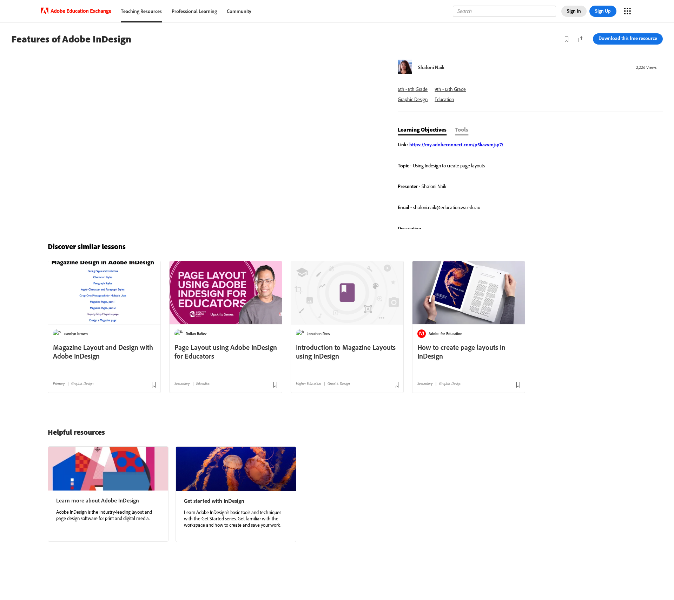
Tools (461, 129)
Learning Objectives (422, 129)
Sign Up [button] (603, 11)
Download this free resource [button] (628, 38)
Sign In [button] (574, 11)
